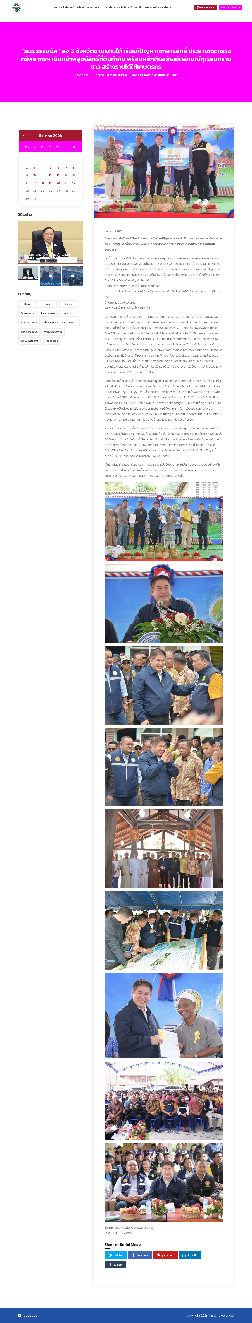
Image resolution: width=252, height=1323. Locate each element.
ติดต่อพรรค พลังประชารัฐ (153, 7)
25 (42, 191)
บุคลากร (99, 7)
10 (34, 175)
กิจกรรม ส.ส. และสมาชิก (111, 75)
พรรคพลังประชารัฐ (64, 7)
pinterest (168, 1255)
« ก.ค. (24, 136)
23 (27, 191)
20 (58, 183)
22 (73, 183)
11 (42, 175)
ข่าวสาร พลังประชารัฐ (121, 7)
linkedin (192, 1255)
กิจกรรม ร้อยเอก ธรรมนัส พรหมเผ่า (154, 75)
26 (50, 191)
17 (34, 183)
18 (42, 183)
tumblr (118, 1264)
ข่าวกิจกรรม (82, 75)
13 (58, 175)
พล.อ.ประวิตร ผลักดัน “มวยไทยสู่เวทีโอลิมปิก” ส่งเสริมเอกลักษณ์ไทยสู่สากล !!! (50, 256)
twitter (118, 1255)
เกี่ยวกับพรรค (85, 7)
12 (50, 175)
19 (50, 183)
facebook (142, 1255)
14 (66, 175)
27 (58, 191)
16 (27, 183)
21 (66, 183)
